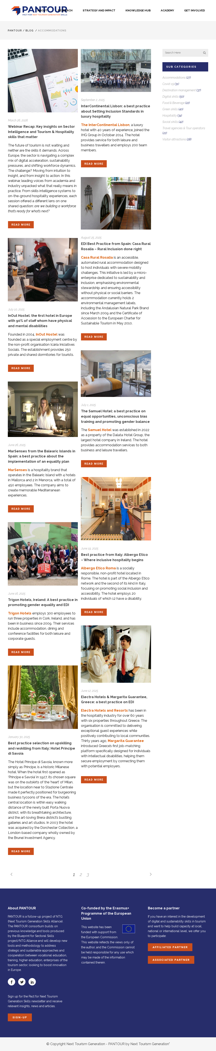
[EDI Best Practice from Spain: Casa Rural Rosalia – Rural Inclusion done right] (116, 203)
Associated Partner (171, 959)
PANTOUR (15, 30)
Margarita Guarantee (126, 741)
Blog (30, 30)
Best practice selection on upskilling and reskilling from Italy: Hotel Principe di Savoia (41, 748)
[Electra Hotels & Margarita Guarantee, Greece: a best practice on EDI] (116, 654)
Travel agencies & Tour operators (183, 128)
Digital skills (170, 96)
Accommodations (174, 77)
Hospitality (169, 115)
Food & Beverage (173, 103)
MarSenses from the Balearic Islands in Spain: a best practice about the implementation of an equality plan (41, 456)
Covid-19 (168, 84)
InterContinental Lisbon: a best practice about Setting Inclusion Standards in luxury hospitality (115, 111)
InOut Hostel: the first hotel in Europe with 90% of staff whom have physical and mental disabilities (40, 321)
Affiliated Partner (170, 947)
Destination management (179, 90)
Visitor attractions (174, 139)
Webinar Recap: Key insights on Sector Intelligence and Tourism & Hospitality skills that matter (41, 132)
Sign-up (19, 1017)
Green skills (170, 109)
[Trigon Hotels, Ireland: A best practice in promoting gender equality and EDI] (43, 554)
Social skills (170, 122)
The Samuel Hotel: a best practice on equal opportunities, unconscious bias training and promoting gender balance (115, 416)
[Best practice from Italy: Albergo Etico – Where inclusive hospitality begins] (116, 508)
